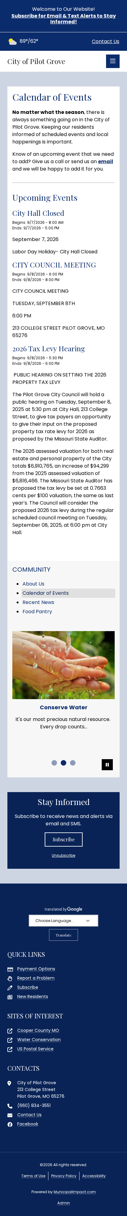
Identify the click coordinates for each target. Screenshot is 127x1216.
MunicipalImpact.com (75, 1191)
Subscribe (64, 839)
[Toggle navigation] (113, 61)
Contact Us (105, 41)
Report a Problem (36, 978)
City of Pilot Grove (36, 61)
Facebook (27, 1124)
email (105, 161)
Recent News (38, 602)
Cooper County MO (38, 1030)
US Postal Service (35, 1049)
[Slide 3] (72, 762)
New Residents (32, 996)
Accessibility (94, 1175)
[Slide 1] (54, 762)
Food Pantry (37, 611)
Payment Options (36, 969)
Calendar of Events (46, 593)
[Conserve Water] (63, 665)
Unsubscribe (63, 855)
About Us (33, 583)
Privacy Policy (63, 1175)
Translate (63, 934)
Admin (63, 1203)
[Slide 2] (63, 762)
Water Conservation (39, 1040)
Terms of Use (33, 1175)
